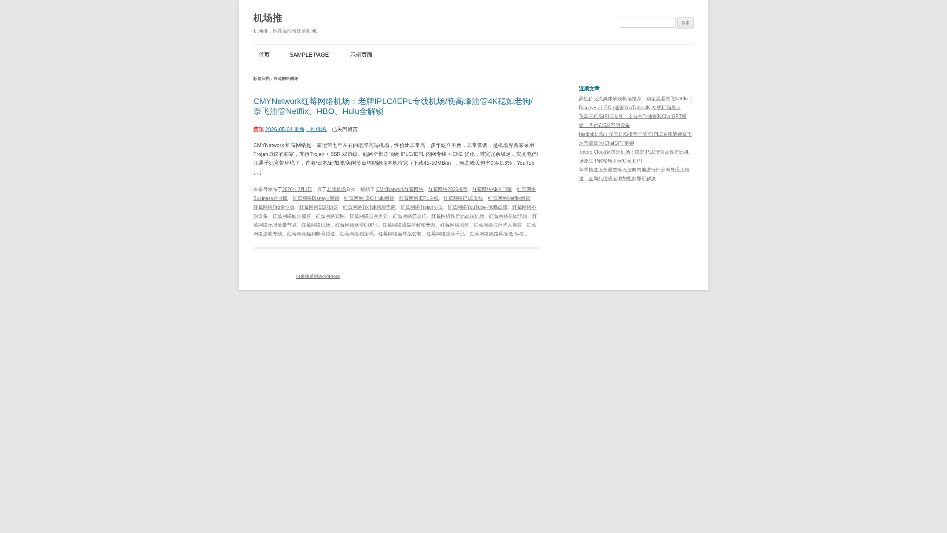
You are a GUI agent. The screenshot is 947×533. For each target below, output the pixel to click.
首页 (264, 55)
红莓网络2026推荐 (448, 189)
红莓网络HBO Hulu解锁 (369, 198)
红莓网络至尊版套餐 (400, 234)
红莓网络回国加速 (292, 216)
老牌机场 (336, 189)
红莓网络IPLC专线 (463, 198)
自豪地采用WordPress (318, 276)
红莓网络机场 (315, 225)
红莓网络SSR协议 (318, 207)
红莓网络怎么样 (410, 216)
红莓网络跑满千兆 (446, 234)
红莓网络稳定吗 (357, 234)
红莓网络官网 (330, 216)
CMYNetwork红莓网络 (400, 189)
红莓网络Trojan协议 (422, 207)
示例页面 (361, 55)
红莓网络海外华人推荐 (498, 225)
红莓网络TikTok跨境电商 (369, 207)
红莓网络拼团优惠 (508, 216)
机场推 (267, 17)
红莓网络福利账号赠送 (311, 234)
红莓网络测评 (454, 225)
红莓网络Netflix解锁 (509, 198)
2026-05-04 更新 (284, 129)
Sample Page (309, 55)
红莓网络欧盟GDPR (356, 225)
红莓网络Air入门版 (492, 189)
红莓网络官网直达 (369, 216)
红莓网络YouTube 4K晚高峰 (478, 207)
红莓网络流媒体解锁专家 (408, 225)
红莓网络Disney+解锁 (316, 198)
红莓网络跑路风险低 (491, 234)
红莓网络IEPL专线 (419, 198)
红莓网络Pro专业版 (273, 207)
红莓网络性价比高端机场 (457, 216)
